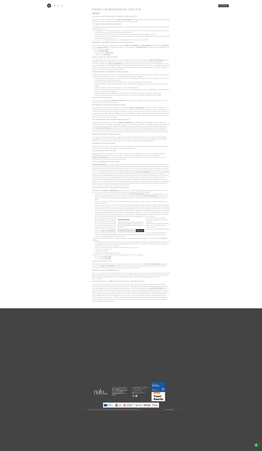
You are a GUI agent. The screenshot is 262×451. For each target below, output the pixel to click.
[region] (131, 226)
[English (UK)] (58, 6)
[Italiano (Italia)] (62, 6)
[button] (259, 444)
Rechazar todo (131, 230)
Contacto (187, 6)
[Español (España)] (54, 6)
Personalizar (122, 230)
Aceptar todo (140, 230)
